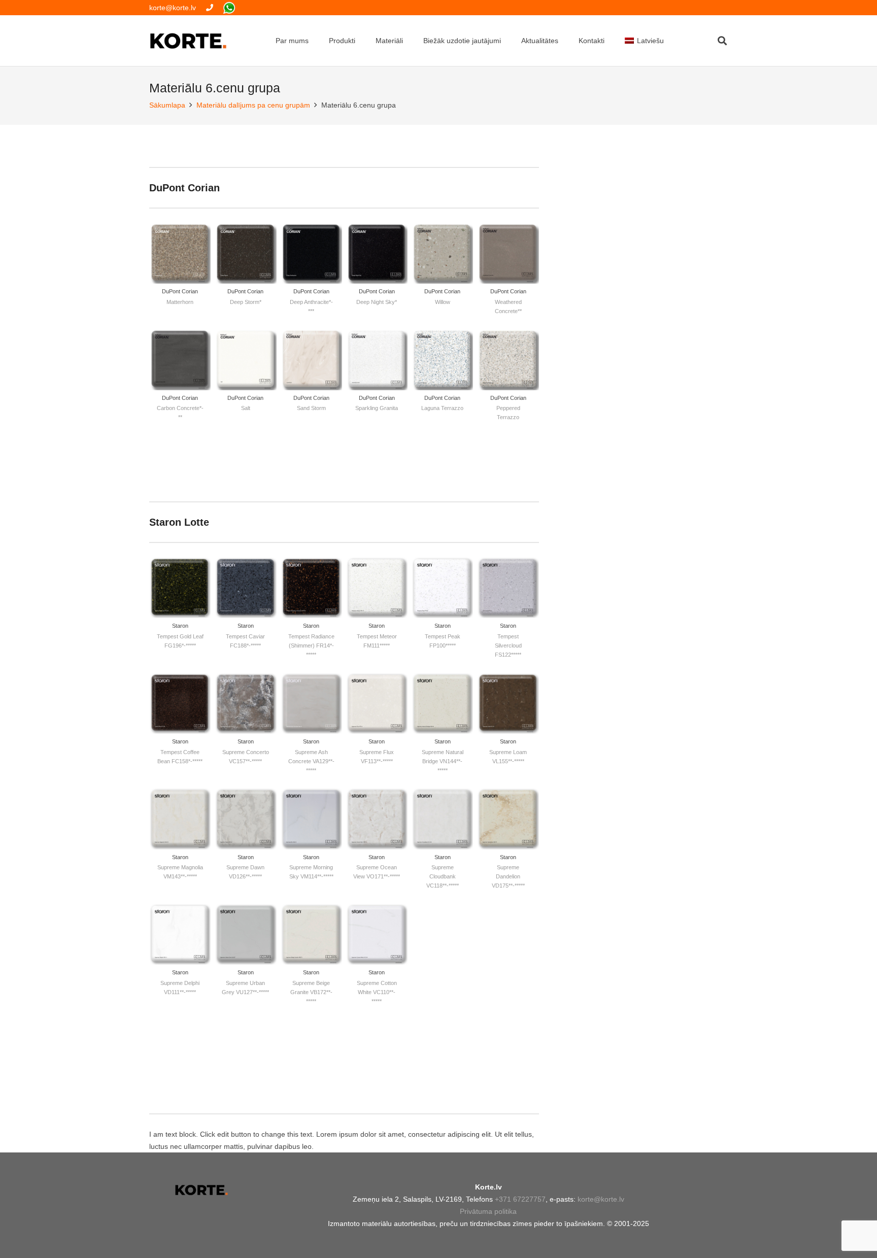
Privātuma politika (488, 1211)
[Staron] (180, 612)
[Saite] (209, 8)
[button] (722, 40)
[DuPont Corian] (180, 273)
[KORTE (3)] (188, 41)
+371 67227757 (520, 1199)
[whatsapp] (229, 8)
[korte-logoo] (201, 1190)
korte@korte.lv (601, 1199)
